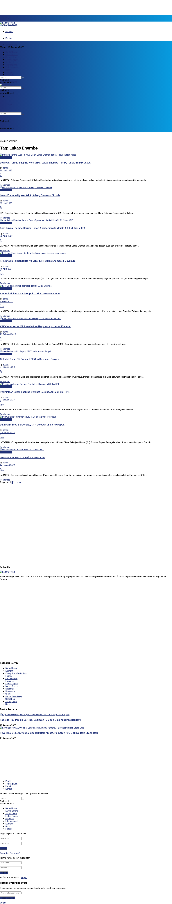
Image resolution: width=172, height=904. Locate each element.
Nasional (9, 74)
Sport (7, 96)
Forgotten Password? (10, 853)
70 (1, 208)
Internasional (11, 65)
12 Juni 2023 (6, 203)
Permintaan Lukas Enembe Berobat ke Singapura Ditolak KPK (34, 392)
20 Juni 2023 (6, 170)
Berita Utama (11, 45)
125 (2, 306)
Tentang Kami (11, 783)
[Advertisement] (65, 6)
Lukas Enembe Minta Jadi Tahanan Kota (22, 457)
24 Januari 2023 (7, 465)
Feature (8, 72)
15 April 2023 (6, 269)
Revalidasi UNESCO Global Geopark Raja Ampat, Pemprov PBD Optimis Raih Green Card (49, 732)
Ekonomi (9, 89)
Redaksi (9, 31)
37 (1, 175)
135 (2, 274)
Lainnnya (9, 681)
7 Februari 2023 (7, 399)
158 (2, 405)
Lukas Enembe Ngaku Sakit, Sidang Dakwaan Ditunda (30, 195)
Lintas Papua (11, 59)
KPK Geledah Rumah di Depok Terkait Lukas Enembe (30, 293)
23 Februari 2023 (8, 334)
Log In (24, 877)
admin (5, 168)
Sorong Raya (11, 57)
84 (1, 241)
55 (1, 339)
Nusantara (10, 691)
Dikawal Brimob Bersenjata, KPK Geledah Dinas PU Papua (32, 424)
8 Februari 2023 (7, 367)
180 (2, 470)
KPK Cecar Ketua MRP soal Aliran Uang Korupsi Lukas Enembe (35, 326)
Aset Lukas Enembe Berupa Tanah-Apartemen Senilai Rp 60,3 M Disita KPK (42, 228)
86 (1, 372)
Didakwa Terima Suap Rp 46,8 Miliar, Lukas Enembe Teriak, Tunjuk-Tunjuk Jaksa (45, 162)
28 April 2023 (6, 236)
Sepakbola (10, 699)
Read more (5, 185)
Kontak (8, 38)
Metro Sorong (11, 54)
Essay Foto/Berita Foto (16, 673)
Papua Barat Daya (13, 696)
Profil (7, 18)
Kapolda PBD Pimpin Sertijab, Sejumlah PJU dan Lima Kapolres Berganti (40, 719)
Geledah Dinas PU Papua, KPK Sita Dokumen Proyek (29, 359)
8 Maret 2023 (6, 301)
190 (2, 437)
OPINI (8, 694)
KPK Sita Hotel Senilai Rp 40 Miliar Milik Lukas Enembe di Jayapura (38, 260)
